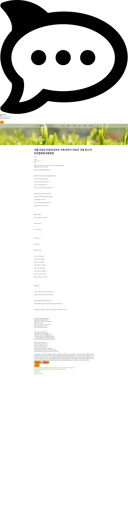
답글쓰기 (39, 370)
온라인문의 (85, 125)
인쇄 (37, 365)
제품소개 (68, 125)
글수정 (35, 372)
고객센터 (90, 125)
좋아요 (38, 362)
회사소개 (62, 125)
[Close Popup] (2, 122)
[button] (64, 125)
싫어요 (45, 362)
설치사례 (74, 125)
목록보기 (35, 370)
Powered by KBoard (38, 373)
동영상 (79, 125)
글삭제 (38, 372)
